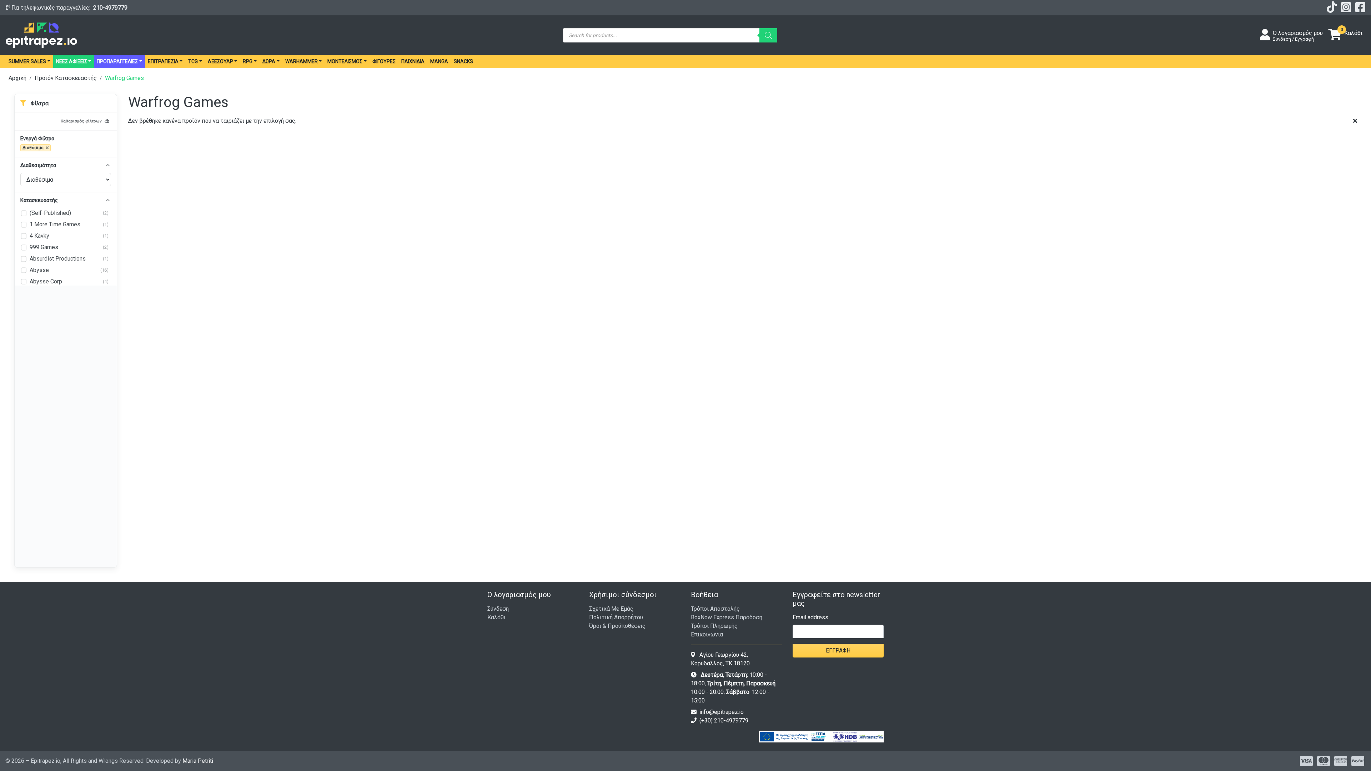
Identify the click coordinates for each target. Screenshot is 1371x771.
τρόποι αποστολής (715, 608)
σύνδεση (498, 608)
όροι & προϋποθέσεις (617, 626)
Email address (810, 617)
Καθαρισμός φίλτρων (81, 121)
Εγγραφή (838, 650)
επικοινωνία (707, 634)
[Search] (768, 35)
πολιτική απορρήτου (616, 617)
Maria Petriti (197, 760)
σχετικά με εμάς (611, 608)
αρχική (17, 78)
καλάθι (496, 617)
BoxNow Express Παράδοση (726, 617)
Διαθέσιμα (33, 148)
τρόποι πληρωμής (714, 626)
